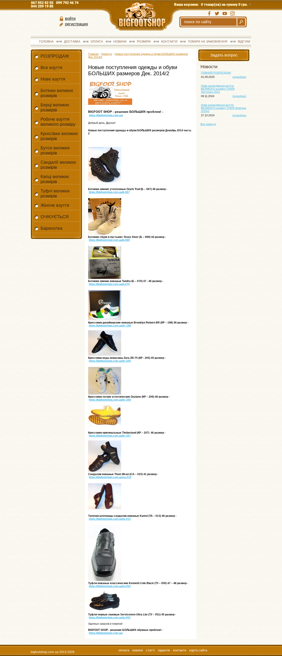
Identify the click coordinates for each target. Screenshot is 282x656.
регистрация (76, 24)
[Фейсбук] (209, 13)
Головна (46, 41)
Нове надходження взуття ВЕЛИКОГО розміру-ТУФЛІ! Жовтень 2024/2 (223, 108)
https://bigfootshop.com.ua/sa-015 (110, 477)
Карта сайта (198, 650)
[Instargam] (232, 13)
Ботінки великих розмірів (57, 93)
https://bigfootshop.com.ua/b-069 (109, 240)
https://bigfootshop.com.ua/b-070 (109, 284)
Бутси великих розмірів (55, 150)
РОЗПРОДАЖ (55, 56)
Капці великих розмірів (55, 179)
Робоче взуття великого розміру (58, 122)
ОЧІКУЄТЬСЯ (55, 216)
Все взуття (51, 67)
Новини (119, 41)
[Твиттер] (217, 13)
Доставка (72, 41)
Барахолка (51, 228)
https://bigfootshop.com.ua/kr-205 (110, 361)
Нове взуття (53, 79)
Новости (106, 54)
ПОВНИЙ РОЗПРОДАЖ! (216, 72)
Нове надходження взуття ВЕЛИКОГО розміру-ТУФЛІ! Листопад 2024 (218, 89)
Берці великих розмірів (55, 107)
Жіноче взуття (55, 205)
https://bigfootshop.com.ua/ (106, 115)
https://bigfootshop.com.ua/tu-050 (110, 586)
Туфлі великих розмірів (55, 193)
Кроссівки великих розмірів (59, 136)
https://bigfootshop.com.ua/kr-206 (110, 399)
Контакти (169, 41)
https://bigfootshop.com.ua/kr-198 (110, 325)
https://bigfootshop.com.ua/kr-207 (110, 435)
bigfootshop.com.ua (44, 652)
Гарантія (164, 650)
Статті (150, 650)
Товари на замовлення (207, 41)
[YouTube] (225, 13)
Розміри (144, 41)
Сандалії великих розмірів (58, 165)
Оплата (97, 41)
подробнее (239, 77)
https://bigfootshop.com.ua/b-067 (109, 192)
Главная (93, 54)
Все (208, 124)
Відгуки (244, 41)
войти (70, 18)
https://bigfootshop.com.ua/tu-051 (110, 617)
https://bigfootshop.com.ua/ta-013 (110, 519)
